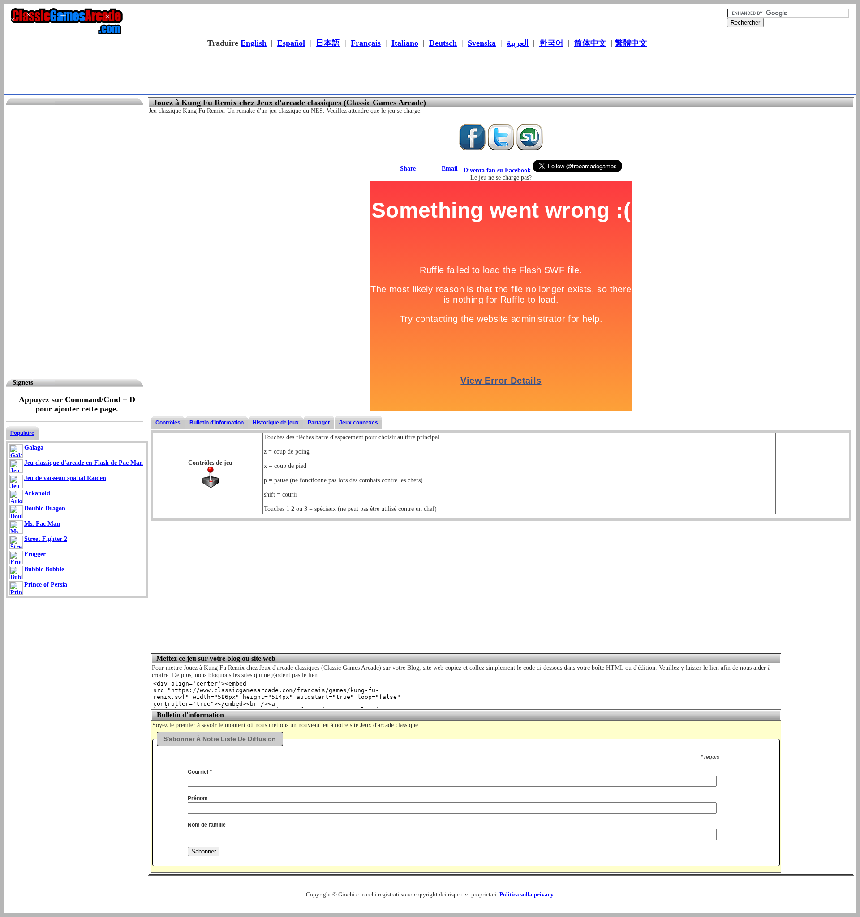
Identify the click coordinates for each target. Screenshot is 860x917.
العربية (518, 43)
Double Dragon (44, 508)
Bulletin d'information (216, 423)
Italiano (404, 43)
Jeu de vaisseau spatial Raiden (65, 478)
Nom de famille (207, 824)
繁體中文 (631, 43)
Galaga (33, 447)
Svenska (482, 43)
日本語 (328, 43)
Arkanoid (37, 493)
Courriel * (200, 772)
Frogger (35, 554)
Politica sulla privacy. (527, 894)
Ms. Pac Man (42, 523)
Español (291, 43)
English (254, 43)
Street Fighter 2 (45, 539)
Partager (319, 423)
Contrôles (168, 423)
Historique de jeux (276, 423)
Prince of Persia (45, 584)
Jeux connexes (358, 423)
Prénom (198, 798)
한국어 (551, 43)
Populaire (22, 433)
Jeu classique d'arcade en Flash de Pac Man (83, 462)
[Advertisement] (427, 72)
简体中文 (590, 43)
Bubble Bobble (44, 569)
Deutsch (443, 43)
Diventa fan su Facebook (497, 170)
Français (366, 43)
